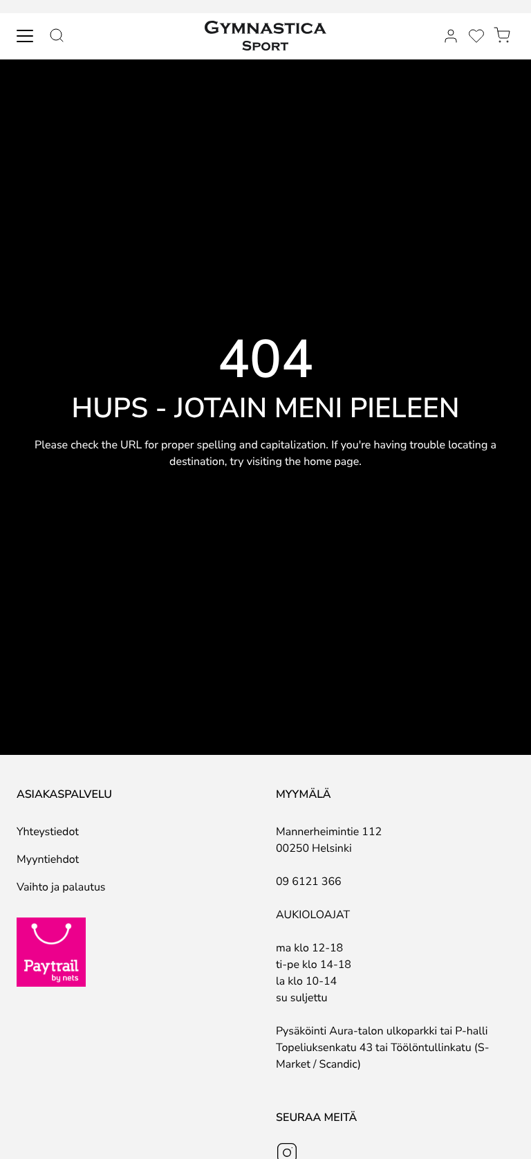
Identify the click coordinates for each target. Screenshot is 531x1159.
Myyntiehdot (48, 859)
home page (331, 461)
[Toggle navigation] (25, 36)
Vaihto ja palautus (61, 887)
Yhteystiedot (48, 831)
